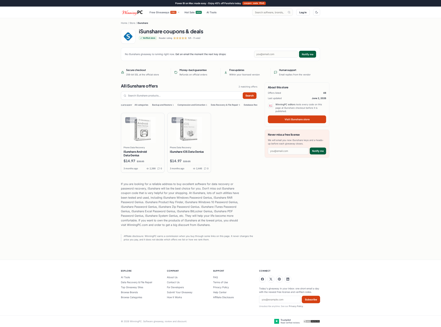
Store (132, 23)
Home (124, 23)
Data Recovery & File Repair (225, 105)
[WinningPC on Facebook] (262, 279)
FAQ (215, 277)
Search (249, 95)
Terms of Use (220, 282)
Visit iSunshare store (297, 119)
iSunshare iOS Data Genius (187, 151)
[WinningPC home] (132, 12)
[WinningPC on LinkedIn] (287, 279)
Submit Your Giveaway (179, 292)
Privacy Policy (221, 287)
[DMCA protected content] (311, 321)
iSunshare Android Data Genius (135, 153)
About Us (172, 277)
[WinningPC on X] (271, 279)
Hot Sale (192, 12)
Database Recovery (254, 105)
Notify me (307, 54)
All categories (141, 105)
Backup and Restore (163, 105)
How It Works (174, 297)
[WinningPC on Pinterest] (279, 279)
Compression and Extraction (192, 105)
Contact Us (173, 282)
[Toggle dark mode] (316, 12)
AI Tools (212, 12)
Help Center (220, 292)
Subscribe (311, 299)
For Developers (175, 287)
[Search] (289, 12)
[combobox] (184, 95)
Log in (303, 12)
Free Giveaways (163, 12)
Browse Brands (129, 292)
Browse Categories (131, 297)
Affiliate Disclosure (223, 297)
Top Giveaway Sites (132, 287)
